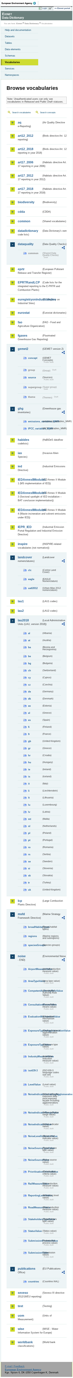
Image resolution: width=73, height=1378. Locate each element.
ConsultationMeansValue (35, 1004)
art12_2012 (25, 135)
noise (22, 956)
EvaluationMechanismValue (35, 1016)
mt (29, 819)
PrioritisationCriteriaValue (35, 1171)
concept (32, 358)
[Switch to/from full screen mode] (51, 8)
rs (29, 854)
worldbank (25, 1342)
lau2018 (23, 620)
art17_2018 (25, 188)
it (29, 783)
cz (29, 684)
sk (29, 875)
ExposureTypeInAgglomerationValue (35, 1030)
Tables (8, 43)
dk (29, 698)
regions (32, 936)
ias (20, 453)
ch (29, 670)
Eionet (19, 23)
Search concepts (48, 112)
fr (29, 734)
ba (29, 647)
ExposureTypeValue (35, 1044)
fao (20, 322)
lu (29, 804)
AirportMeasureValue (35, 969)
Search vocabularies (21, 112)
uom (21, 1315)
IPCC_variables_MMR (35, 428)
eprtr (21, 269)
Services (9, 68)
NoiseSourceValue (35, 1160)
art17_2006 (25, 162)
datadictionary (28, 230)
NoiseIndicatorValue (35, 1124)
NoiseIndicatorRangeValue (35, 1112)
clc (29, 570)
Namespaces (12, 75)
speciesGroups (35, 945)
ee (29, 705)
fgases (22, 335)
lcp (20, 900)
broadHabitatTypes (35, 927)
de (29, 691)
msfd (21, 914)
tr (29, 882)
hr (29, 755)
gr (29, 748)
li (29, 790)
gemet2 (23, 348)
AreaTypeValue (35, 981)
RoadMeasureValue (35, 1207)
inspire (23, 544)
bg (29, 663)
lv (29, 812)
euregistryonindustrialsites (30, 299)
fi (29, 727)
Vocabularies (12, 62)
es (29, 720)
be (29, 656)
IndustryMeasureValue (35, 1056)
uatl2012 (33, 588)
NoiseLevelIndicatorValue (35, 1136)
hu (29, 762)
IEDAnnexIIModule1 (30, 479)
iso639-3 (33, 1070)
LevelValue (34, 1084)
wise (21, 1328)
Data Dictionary (32, 23)
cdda (21, 211)
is (29, 776)
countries (33, 1281)
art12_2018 (25, 149)
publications (26, 1268)
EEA (20, 3)
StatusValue (35, 1231)
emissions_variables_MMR (35, 421)
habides (23, 439)
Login (44, 8)
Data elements (13, 49)
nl (29, 826)
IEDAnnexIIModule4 (30, 510)
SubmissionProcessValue (35, 1240)
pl (29, 833)
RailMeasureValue (35, 1183)
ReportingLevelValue (35, 1195)
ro (29, 847)
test (20, 1306)
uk (29, 889)
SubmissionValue (35, 1252)
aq (19, 122)
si (29, 868)
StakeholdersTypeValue (35, 1219)
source (32, 377)
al (29, 633)
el (29, 713)
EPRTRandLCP (29, 282)
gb (29, 741)
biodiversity (26, 202)
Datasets (10, 36)
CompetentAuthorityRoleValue (35, 990)
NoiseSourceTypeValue (35, 1148)
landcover (25, 557)
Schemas (10, 55)
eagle (31, 579)
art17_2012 (25, 175)
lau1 (21, 601)
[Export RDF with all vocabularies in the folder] (63, 248)
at (29, 640)
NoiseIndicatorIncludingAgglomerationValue (35, 1094)
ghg (20, 408)
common (24, 221)
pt (29, 840)
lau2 (21, 610)
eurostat (24, 312)
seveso (23, 1292)
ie (29, 769)
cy (29, 677)
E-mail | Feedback (15, 1366)
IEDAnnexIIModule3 (30, 493)
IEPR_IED (25, 527)
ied (20, 466)
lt (29, 797)
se (29, 861)
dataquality (26, 244)
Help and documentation (18, 30)
